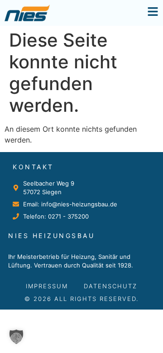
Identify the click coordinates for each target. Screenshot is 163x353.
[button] (16, 336)
